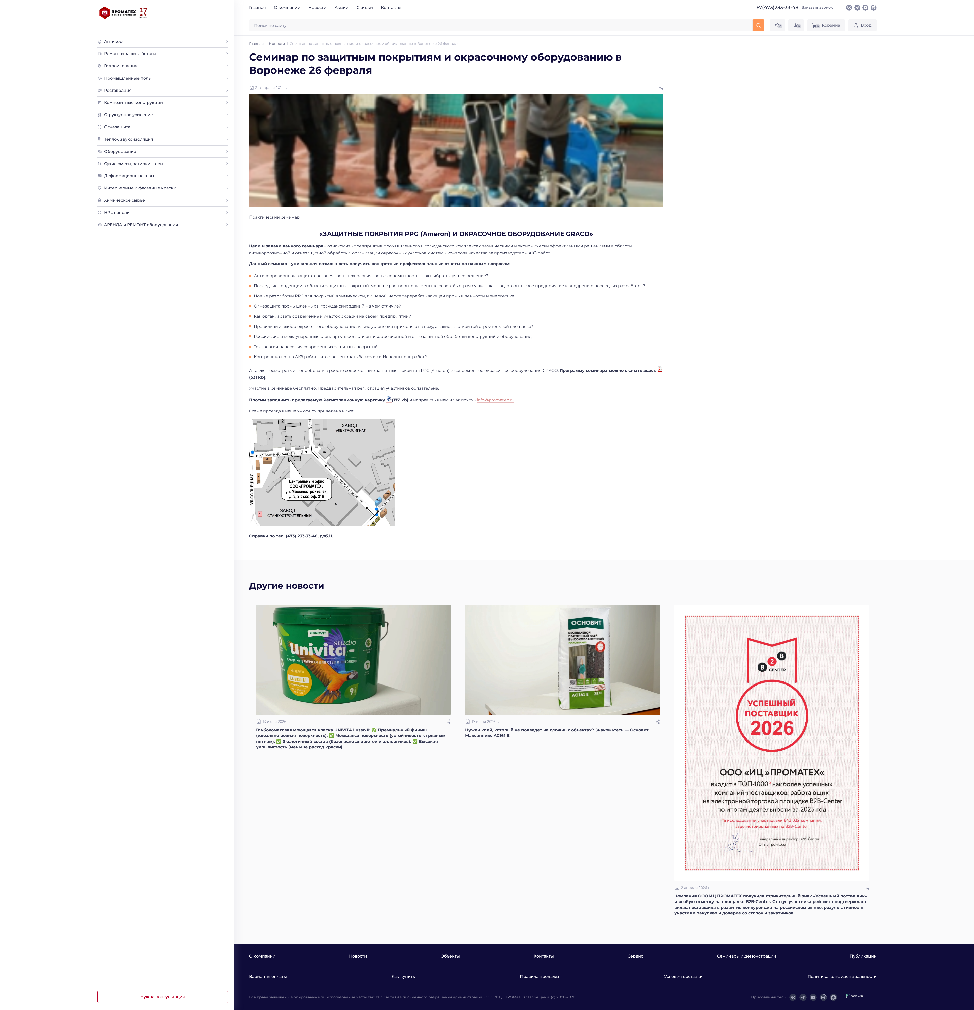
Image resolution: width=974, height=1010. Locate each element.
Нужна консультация (162, 996)
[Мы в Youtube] (865, 8)
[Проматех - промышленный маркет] (123, 12)
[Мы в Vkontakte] (849, 8)
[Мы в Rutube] (874, 8)
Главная (257, 7)
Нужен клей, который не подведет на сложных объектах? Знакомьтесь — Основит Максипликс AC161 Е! (557, 733)
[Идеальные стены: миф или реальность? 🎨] (353, 660)
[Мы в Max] (833, 997)
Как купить (403, 976)
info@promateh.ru (495, 400)
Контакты (391, 7)
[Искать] (758, 25)
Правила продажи (539, 976)
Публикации (863, 956)
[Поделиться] (661, 88)
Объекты (450, 956)
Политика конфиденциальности (842, 976)
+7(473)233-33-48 (777, 7)
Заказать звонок (817, 7)
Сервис (635, 956)
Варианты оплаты (268, 976)
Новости (317, 7)
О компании (287, 7)
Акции (342, 7)
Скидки (365, 7)
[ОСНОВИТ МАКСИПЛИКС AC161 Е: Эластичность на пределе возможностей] (562, 660)
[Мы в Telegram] (857, 8)
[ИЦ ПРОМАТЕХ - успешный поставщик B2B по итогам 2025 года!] (771, 743)
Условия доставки (683, 976)
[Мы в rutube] (823, 997)
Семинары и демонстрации (746, 956)
